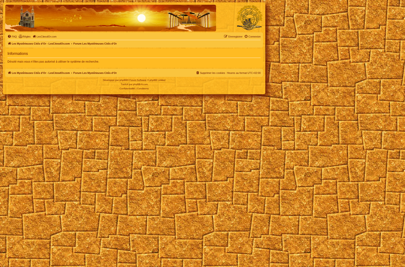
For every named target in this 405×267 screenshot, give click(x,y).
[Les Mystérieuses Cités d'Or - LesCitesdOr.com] (249, 18)
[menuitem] (12, 36)
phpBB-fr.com (140, 84)
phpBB (123, 80)
